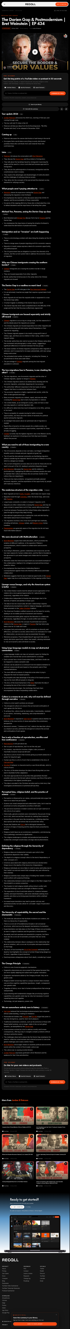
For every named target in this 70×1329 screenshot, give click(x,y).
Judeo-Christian (24, 608)
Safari (4, 1308)
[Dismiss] (56, 1314)
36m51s (42, 537)
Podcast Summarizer (8, 1290)
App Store (5, 1310)
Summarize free (57, 93)
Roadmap (26, 1281)
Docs (3, 1276)
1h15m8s (18, 848)
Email (41, 1281)
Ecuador (27, 494)
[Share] (62, 109)
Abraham (7, 765)
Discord (42, 1273)
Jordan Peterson (9, 117)
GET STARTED (18, 1206)
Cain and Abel (8, 762)
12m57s (16, 316)
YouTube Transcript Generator (11, 1288)
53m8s (17, 650)
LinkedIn (42, 1278)
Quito (22, 494)
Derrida (34, 1016)
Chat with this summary (31, 109)
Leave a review (28, 1273)
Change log (27, 1278)
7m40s (6, 234)
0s (21, 114)
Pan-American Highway (38, 289)
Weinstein (7, 192)
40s (16, 134)
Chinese (6, 268)
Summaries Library (8, 10)
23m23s (13, 447)
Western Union (38, 523)
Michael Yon (21, 218)
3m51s (42, 188)
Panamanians (8, 528)
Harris (23, 824)
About (4, 1268)
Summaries (5, 1283)
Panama (42, 218)
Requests (26, 1276)
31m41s (47, 490)
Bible (32, 683)
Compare (5, 1278)
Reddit (42, 1271)
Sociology (18, 10)
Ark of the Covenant (31, 949)
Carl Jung (7, 1011)
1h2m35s (22, 739)
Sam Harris (28, 718)
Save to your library (36, 104)
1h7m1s (13, 794)
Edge (3, 1303)
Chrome (4, 1300)
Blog (3, 1281)
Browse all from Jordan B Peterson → (15, 1103)
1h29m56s (26, 963)
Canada (6, 433)
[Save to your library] (31, 1109)
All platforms (6, 1298)
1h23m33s (18, 914)
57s (10, 152)
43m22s (14, 587)
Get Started (61, 4)
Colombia (23, 496)
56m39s (23, 699)
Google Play (5, 1312)
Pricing (4, 1271)
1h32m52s (45, 1007)
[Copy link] (66, 109)
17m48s (12, 372)
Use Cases (5, 1273)
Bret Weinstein (38, 156)
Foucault (25, 1016)
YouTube (42, 1276)
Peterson (7, 156)
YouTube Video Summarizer (10, 1285)
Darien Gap (19, 159)
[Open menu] (4, 4)
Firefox (4, 1305)
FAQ (25, 1268)
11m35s (46, 285)
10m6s (13, 265)
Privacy (5, 1324)
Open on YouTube (61, 10)
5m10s (6, 214)
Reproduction (8, 743)
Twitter (42, 1268)
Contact (26, 1271)
